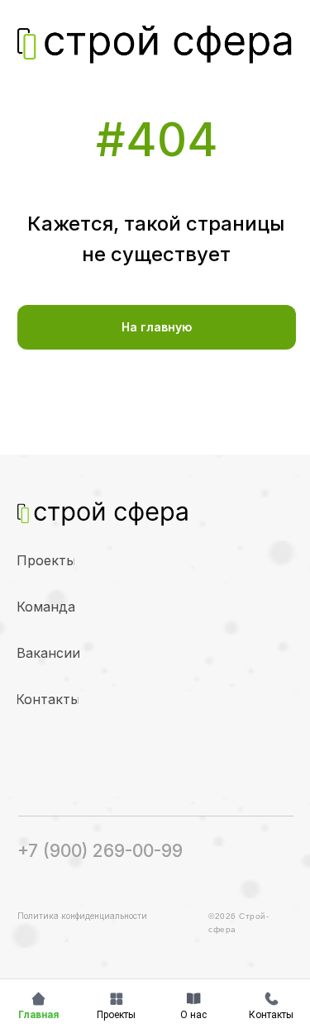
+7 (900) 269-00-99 (100, 850)
